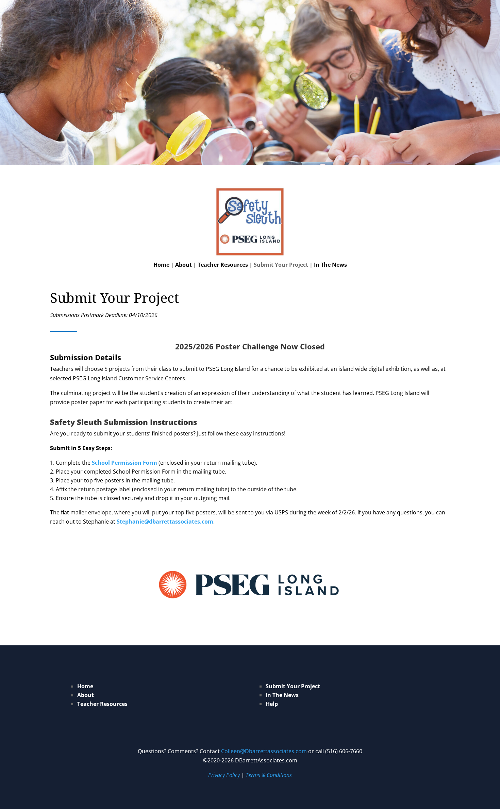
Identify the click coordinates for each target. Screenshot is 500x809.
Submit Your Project (293, 686)
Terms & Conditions (269, 775)
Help (272, 704)
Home (161, 264)
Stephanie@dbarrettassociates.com (165, 521)
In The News (330, 264)
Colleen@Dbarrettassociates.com (264, 751)
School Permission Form (124, 462)
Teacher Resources (223, 264)
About (183, 264)
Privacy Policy (224, 775)
